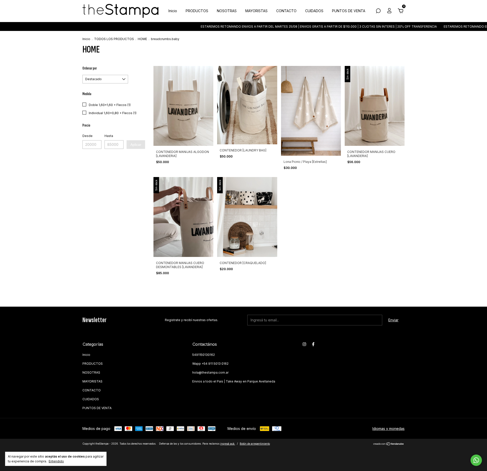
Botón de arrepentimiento (255, 443)
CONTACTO (286, 11)
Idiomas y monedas (388, 428)
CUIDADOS (314, 11)
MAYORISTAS (256, 11)
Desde (87, 136)
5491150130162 (203, 355)
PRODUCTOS (197, 11)
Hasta (109, 136)
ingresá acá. (227, 443)
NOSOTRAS (227, 11)
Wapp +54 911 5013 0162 (210, 363)
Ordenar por (89, 68)
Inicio (172, 11)
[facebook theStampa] (313, 344)
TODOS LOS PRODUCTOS (114, 39)
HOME (142, 39)
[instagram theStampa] (304, 344)
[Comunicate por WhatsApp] (476, 460)
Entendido (56, 461)
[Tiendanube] (389, 444)
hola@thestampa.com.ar (210, 372)
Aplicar (135, 145)
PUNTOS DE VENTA (348, 11)
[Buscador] (378, 11)
